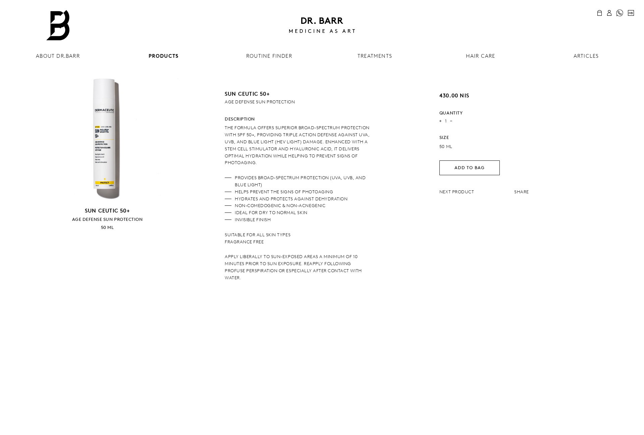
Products (164, 56)
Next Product (456, 191)
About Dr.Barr (58, 56)
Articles (586, 56)
